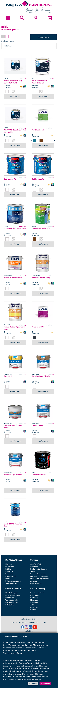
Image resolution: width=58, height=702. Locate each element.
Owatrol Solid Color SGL (41, 228)
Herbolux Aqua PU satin (41, 376)
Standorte (9, 574)
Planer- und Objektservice (40, 579)
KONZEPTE (9, 605)
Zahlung (33, 605)
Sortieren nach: (7, 41)
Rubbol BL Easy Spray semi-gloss (14, 328)
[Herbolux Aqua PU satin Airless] (15, 410)
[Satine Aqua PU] (15, 164)
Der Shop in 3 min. (37, 593)
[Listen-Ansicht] (3, 37)
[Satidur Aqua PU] (42, 164)
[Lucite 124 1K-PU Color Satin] (15, 213)
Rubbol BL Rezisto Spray (41, 278)
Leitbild (8, 569)
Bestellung (34, 598)
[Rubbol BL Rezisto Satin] (15, 263)
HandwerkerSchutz (12, 595)
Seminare (34, 567)
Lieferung (34, 600)
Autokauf (33, 581)
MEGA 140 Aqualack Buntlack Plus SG (39, 82)
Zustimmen (45, 683)
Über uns (8, 564)
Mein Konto (34, 607)
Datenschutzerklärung (13, 653)
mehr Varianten (15, 96)
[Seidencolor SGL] (42, 312)
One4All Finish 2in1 (39, 475)
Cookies (43, 622)
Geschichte (9, 567)
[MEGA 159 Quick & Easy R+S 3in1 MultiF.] (15, 115)
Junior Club (34, 571)
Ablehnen (33, 683)
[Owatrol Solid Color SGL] (42, 213)
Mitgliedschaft (10, 576)
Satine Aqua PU (10, 179)
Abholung (34, 602)
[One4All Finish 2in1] (42, 460)
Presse (8, 579)
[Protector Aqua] (42, 410)
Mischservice (10, 598)
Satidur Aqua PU (38, 179)
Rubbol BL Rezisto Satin (13, 278)
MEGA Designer (11, 593)
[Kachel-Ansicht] (7, 37)
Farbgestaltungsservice (39, 576)
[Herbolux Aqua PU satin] (42, 361)
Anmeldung (34, 595)
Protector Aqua (37, 425)
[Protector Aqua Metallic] (15, 460)
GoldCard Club (35, 564)
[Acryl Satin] (15, 361)
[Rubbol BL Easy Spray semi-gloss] (15, 312)
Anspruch (9, 571)
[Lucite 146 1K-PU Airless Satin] (15, 509)
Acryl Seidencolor (38, 130)
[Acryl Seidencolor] (42, 115)
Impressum (33, 622)
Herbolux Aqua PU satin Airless (13, 426)
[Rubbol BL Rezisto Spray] (42, 263)
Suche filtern (43, 37)
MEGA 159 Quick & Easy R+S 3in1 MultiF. (15, 131)
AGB (14, 622)
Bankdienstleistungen (38, 569)
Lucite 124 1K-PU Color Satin (15, 228)
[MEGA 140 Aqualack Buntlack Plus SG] (42, 66)
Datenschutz (22, 622)
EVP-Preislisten (35, 583)
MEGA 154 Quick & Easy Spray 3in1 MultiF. (13, 82)
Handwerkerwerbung (38, 574)
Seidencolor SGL (38, 327)
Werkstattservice (11, 600)
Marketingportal (11, 602)
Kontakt (33, 610)
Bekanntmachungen (13, 581)
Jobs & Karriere (11, 583)
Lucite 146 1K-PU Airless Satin (13, 525)
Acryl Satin (8, 376)
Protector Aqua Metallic (13, 475)
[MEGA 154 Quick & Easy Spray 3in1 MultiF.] (15, 66)
